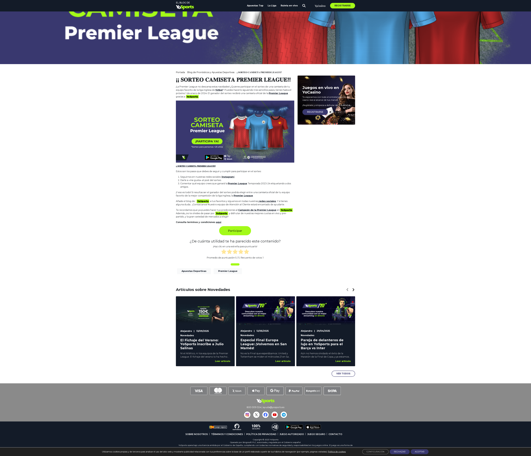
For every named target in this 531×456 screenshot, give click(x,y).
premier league (227, 271)
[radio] (223, 252)
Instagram (228, 177)
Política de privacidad (261, 434)
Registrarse (343, 5)
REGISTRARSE (315, 112)
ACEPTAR (419, 451)
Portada (180, 72)
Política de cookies (337, 451)
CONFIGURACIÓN (375, 451)
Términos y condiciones (227, 434)
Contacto (335, 434)
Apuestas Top (255, 5)
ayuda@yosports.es (273, 407)
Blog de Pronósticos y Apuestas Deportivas (210, 72)
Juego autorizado (292, 434)
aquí (218, 222)
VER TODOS (343, 373)
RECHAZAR (399, 451)
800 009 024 (254, 407)
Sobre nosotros (196, 434)
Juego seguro (316, 434)
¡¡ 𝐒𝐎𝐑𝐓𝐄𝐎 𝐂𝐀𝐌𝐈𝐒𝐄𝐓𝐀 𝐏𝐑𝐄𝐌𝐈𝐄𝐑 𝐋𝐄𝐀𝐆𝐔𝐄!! (196, 166)
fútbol (219, 90)
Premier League (278, 93)
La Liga (272, 5)
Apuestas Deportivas (194, 271)
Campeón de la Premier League (257, 210)
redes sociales (267, 201)
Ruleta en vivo (289, 5)
